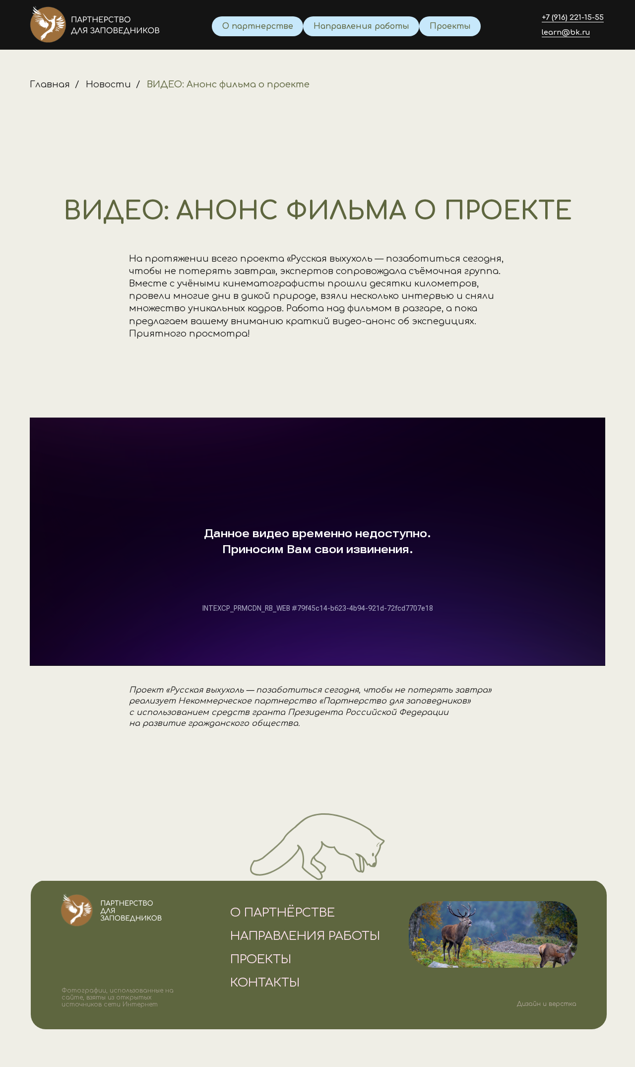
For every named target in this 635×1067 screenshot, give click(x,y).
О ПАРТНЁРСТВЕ (282, 913)
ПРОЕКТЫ (260, 959)
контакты (265, 983)
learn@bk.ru (566, 32)
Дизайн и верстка (546, 1003)
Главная (50, 84)
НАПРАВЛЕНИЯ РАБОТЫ (305, 936)
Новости (108, 84)
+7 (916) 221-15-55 (573, 17)
